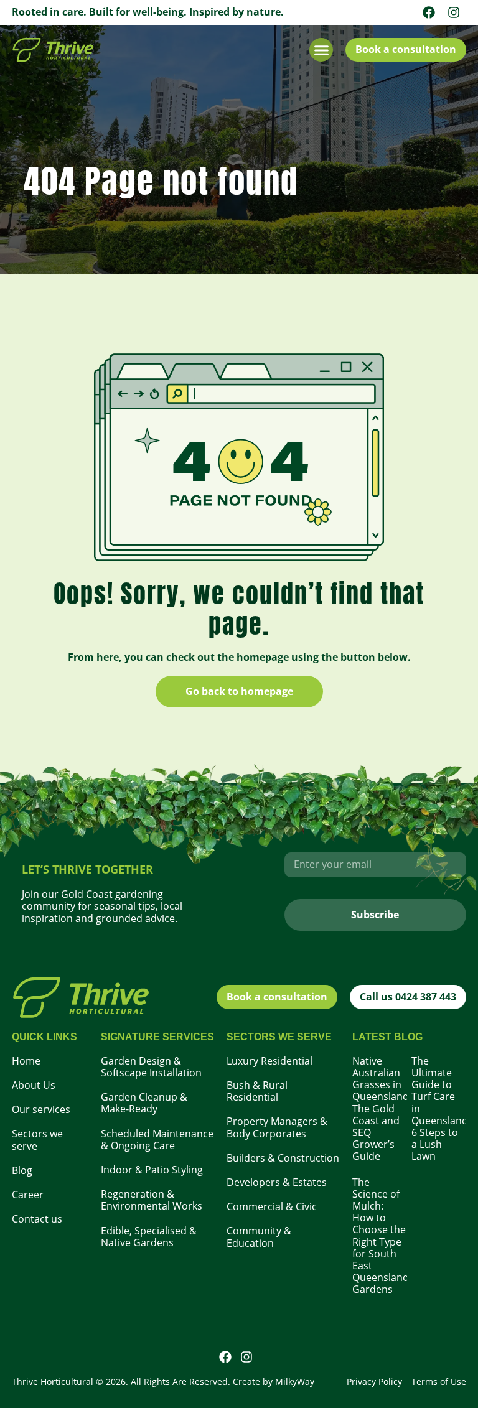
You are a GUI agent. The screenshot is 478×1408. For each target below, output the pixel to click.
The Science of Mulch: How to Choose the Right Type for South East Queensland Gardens (380, 1236)
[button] (321, 50)
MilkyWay (294, 1381)
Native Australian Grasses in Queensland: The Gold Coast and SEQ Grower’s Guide (381, 1108)
